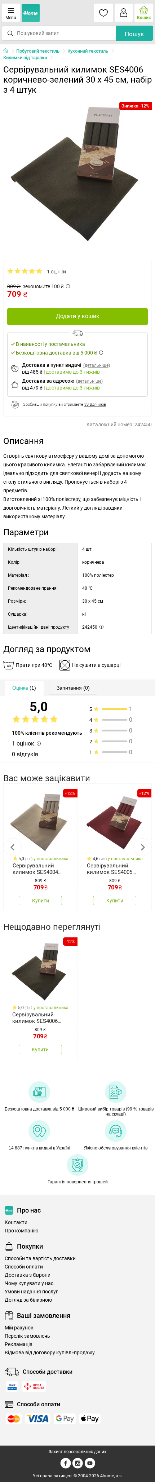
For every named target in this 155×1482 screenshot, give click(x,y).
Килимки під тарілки (25, 57)
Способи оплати (24, 1267)
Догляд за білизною (28, 1300)
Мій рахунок (19, 1328)
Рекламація (18, 1344)
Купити (40, 900)
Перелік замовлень (27, 1336)
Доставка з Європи (27, 1275)
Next (142, 847)
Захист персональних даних (77, 1451)
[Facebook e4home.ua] (65, 1467)
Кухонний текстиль (87, 51)
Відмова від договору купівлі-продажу (50, 1352)
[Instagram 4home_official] (77, 1467)
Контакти (16, 1222)
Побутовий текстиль (37, 51)
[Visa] (37, 1418)
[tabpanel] (77, 172)
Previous (13, 847)
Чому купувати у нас (29, 1283)
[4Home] (8, 51)
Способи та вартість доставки (40, 1258)
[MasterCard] (14, 1418)
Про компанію (21, 1230)
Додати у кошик (77, 316)
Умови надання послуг (31, 1291)
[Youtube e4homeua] (89, 1467)
